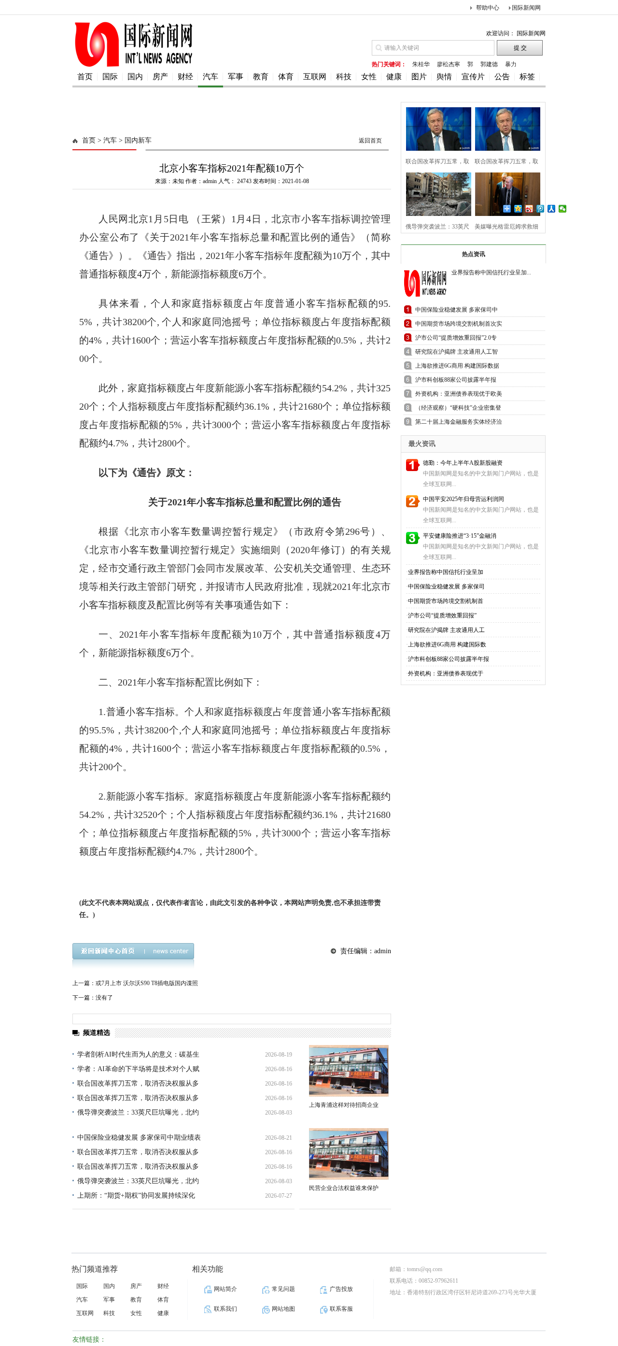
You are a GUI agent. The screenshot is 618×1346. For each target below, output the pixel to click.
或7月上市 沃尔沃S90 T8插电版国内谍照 (147, 983)
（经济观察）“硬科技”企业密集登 (458, 407)
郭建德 (489, 64)
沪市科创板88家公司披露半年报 (448, 659)
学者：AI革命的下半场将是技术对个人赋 (138, 1069)
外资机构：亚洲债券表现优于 (445, 673)
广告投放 (341, 1289)
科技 (343, 76)
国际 (110, 76)
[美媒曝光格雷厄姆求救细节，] (505, 193)
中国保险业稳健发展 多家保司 (446, 586)
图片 (419, 76)
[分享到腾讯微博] (540, 209)
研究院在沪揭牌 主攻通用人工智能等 (456, 353)
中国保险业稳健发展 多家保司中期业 (456, 311)
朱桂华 (421, 64)
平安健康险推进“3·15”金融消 (459, 535)
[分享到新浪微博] (529, 209)
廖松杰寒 (448, 64)
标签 (527, 76)
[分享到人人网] (552, 209)
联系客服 (341, 1308)
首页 (85, 76)
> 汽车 (106, 140)
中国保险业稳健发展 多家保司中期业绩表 (139, 1137)
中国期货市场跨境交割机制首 (445, 601)
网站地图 (283, 1308)
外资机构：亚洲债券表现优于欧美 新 (458, 395)
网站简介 (225, 1289)
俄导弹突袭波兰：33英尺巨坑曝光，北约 (138, 1112)
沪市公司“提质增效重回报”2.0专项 (456, 339)
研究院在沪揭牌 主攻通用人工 (446, 630)
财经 (185, 76)
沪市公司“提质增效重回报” (442, 615)
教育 (260, 76)
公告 (502, 76)
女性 (369, 76)
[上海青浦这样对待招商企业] (349, 1071)
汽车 (210, 76)
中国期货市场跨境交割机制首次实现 (458, 325)
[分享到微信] (563, 209)
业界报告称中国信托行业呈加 (445, 572)
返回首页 (370, 140)
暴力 (511, 64)
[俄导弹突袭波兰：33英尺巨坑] (436, 193)
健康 (394, 76)
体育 (286, 76)
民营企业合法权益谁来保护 (344, 1188)
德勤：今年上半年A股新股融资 (463, 462)
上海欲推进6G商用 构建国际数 (447, 644)
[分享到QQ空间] (518, 209)
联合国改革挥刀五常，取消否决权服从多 (138, 1083)
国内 (135, 76)
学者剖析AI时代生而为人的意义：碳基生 (138, 1054)
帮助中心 (487, 7)
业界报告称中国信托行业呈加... (491, 272)
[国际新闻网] (132, 66)
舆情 (444, 76)
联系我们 (225, 1308)
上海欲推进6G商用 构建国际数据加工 (457, 367)
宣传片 (473, 76)
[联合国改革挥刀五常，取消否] (436, 128)
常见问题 (283, 1289)
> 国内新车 (134, 140)
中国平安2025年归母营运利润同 (463, 499)
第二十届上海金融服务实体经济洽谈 (458, 423)
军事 (235, 76)
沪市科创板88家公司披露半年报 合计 (455, 381)
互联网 (314, 76)
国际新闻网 (526, 7)
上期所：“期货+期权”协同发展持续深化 (136, 1195)
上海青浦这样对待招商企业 (344, 1105)
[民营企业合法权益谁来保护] (349, 1154)
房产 (160, 76)
